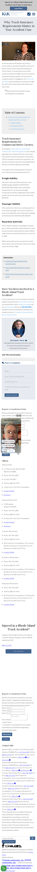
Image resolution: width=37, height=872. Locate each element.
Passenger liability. (17, 126)
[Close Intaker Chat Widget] (20, 415)
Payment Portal (9, 842)
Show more (7, 734)
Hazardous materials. (18, 129)
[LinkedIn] (9, 847)
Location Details (9, 491)
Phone (4, 711)
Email (4, 713)
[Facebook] (3, 847)
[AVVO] (14, 847)
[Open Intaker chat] (18, 454)
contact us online (23, 304)
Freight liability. (16, 123)
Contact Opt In (7, 722)
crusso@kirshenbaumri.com (26, 340)
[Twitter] (6, 847)
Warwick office (9, 307)
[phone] (28, 14)
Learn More (18, 8)
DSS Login (11, 871)
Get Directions (25, 770)
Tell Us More (6, 720)
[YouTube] (11, 847)
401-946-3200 (24, 752)
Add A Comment (11, 395)
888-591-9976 (7, 645)
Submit (6, 454)
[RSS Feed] (20, 847)
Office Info (21, 757)
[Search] (32, 838)
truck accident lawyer (25, 302)
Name (4, 708)
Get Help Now (18, 651)
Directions (7, 495)
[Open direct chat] (17, 415)
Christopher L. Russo (17, 340)
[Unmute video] (11, 432)
